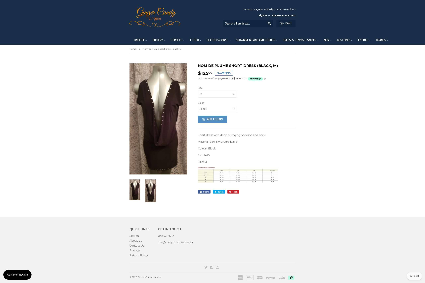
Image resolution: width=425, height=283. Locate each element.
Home (132, 49)
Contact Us (136, 245)
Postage (134, 250)
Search (134, 235)
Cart (288, 23)
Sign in (262, 15)
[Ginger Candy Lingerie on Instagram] (217, 267)
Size (200, 87)
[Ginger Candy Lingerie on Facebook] (211, 267)
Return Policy (138, 255)
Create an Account (284, 15)
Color (201, 102)
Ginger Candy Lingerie (149, 277)
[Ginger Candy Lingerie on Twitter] (206, 267)
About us (135, 240)
